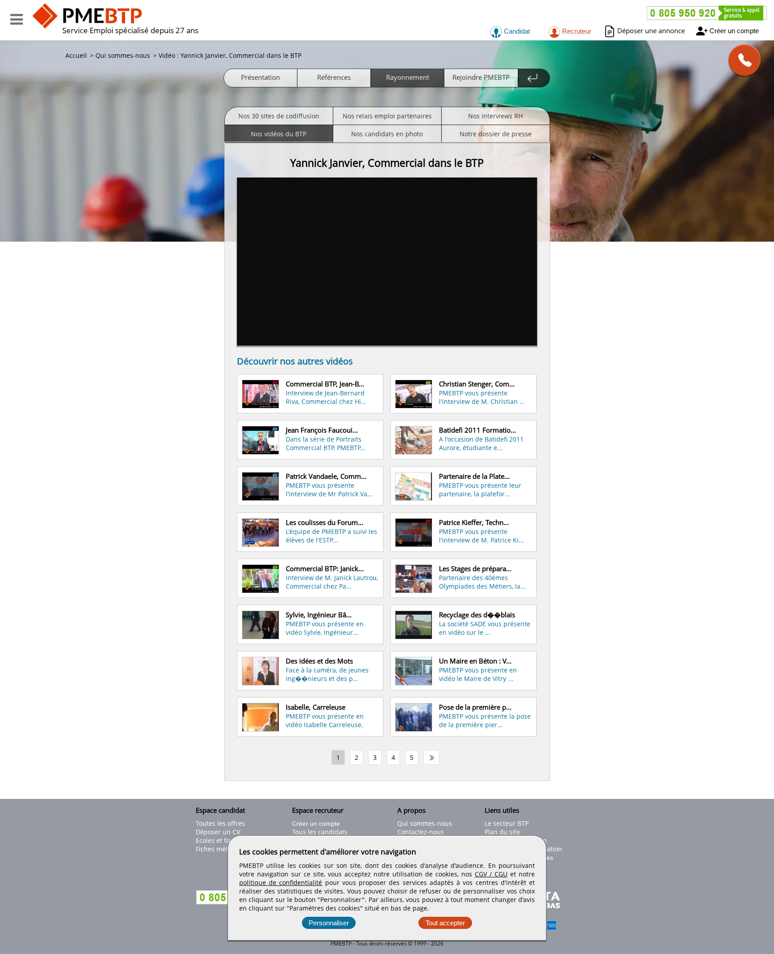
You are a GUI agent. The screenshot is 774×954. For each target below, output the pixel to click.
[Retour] (534, 78)
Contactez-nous (420, 832)
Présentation (260, 77)
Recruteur (575, 31)
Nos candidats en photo (387, 134)
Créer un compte (734, 31)
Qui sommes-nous (424, 823)
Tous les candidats (320, 832)
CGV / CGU (491, 874)
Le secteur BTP (507, 823)
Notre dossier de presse (496, 134)
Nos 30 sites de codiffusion (278, 116)
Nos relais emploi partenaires (387, 116)
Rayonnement (407, 77)
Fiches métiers (217, 849)
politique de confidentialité (280, 882)
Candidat (516, 31)
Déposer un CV (218, 832)
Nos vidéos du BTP (278, 134)
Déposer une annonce (651, 30)
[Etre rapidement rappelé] (741, 60)
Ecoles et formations (226, 840)
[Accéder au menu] (17, 19)
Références (334, 77)
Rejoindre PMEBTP (481, 77)
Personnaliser (329, 923)
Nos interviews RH (495, 116)
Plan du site (502, 832)
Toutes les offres (220, 823)
